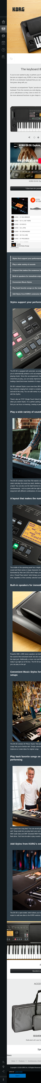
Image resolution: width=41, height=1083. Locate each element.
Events (4, 43)
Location (4, 1066)
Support (4, 49)
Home (4, 22)
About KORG (4, 1079)
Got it (17, 1076)
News (4, 1062)
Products (4, 29)
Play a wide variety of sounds (24, 264)
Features (4, 36)
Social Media (4, 1071)
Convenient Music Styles (22, 282)
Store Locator (4, 56)
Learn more (18, 1072)
